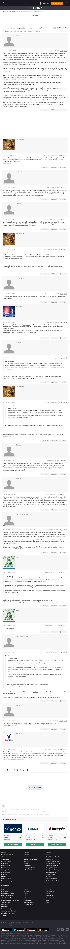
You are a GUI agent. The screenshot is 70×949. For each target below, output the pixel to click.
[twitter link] (62, 929)
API (25, 895)
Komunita (26, 855)
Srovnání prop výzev (7, 909)
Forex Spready (5, 891)
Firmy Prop (4, 906)
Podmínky (4, 922)
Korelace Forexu (5, 868)
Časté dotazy (50, 891)
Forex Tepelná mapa (7, 881)
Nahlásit (64, 109)
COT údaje (4, 874)
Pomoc (48, 893)
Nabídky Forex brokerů (7, 893)
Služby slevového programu (54, 870)
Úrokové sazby (5, 859)
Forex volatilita (5, 865)
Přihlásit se (45, 3)
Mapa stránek (18, 923)
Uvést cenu (45, 109)
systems (27, 325)
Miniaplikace (27, 891)
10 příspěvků (63, 294)
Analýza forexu (5, 872)
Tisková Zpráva (5, 902)
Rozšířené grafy (28, 904)
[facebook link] (58, 929)
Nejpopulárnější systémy (31, 859)
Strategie (26, 861)
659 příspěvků (63, 721)
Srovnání (3, 915)
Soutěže (26, 863)
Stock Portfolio (28, 900)
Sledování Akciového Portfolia (54, 881)
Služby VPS (49, 859)
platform (35, 692)
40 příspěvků (63, 494)
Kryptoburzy (49, 876)
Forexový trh (4, 863)
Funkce (26, 893)
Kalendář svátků (6, 861)
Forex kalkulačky (6, 878)
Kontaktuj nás (50, 895)
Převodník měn (5, 885)
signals (19, 332)
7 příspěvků (63, 187)
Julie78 (7, 31)
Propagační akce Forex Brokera (10, 900)
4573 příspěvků (62, 572)
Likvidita (3, 876)
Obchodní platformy (52, 872)
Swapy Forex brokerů (7, 895)
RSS (25, 898)
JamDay (18, 342)
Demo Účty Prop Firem (7, 913)
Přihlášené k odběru (62, 28)
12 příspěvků (63, 219)
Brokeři (48, 855)
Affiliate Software (29, 902)
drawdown (6, 378)
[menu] (67, 3)
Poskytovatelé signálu (52, 861)
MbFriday (19, 306)
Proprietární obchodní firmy (54, 857)
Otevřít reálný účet (13, 844)
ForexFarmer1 (20, 278)
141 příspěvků (63, 530)
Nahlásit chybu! (50, 898)
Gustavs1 (19, 172)
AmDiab (18, 705)
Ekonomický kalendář (7, 855)
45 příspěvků (63, 749)
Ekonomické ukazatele (7, 883)
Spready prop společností (8, 911)
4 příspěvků (63, 51)
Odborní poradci (50, 874)
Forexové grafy (28, 865)
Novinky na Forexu (6, 870)
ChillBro (18, 203)
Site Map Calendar (28, 922)
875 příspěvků (63, 155)
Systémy (26, 857)
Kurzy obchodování (51, 878)
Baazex (18, 733)
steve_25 (18, 478)
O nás (47, 900)
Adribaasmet (20, 139)
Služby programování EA (53, 863)
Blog (47, 902)
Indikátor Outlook (29, 870)
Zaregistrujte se (57, 3)
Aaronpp (18, 445)
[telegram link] (67, 929)
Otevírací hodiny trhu (7, 857)
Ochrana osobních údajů (11, 924)
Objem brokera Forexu (7, 898)
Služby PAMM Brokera (52, 868)
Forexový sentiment (29, 868)
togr (17, 557)
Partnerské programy (52, 865)
